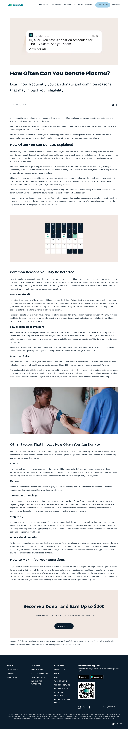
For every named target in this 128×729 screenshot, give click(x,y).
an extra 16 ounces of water (50, 576)
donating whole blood (25, 118)
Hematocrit (15, 300)
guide (92, 580)
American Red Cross (100, 135)
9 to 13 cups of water (19, 580)
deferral (85, 285)
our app (28, 201)
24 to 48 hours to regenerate (39, 189)
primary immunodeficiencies (22, 184)
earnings (91, 566)
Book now (102, 5)
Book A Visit (64, 626)
